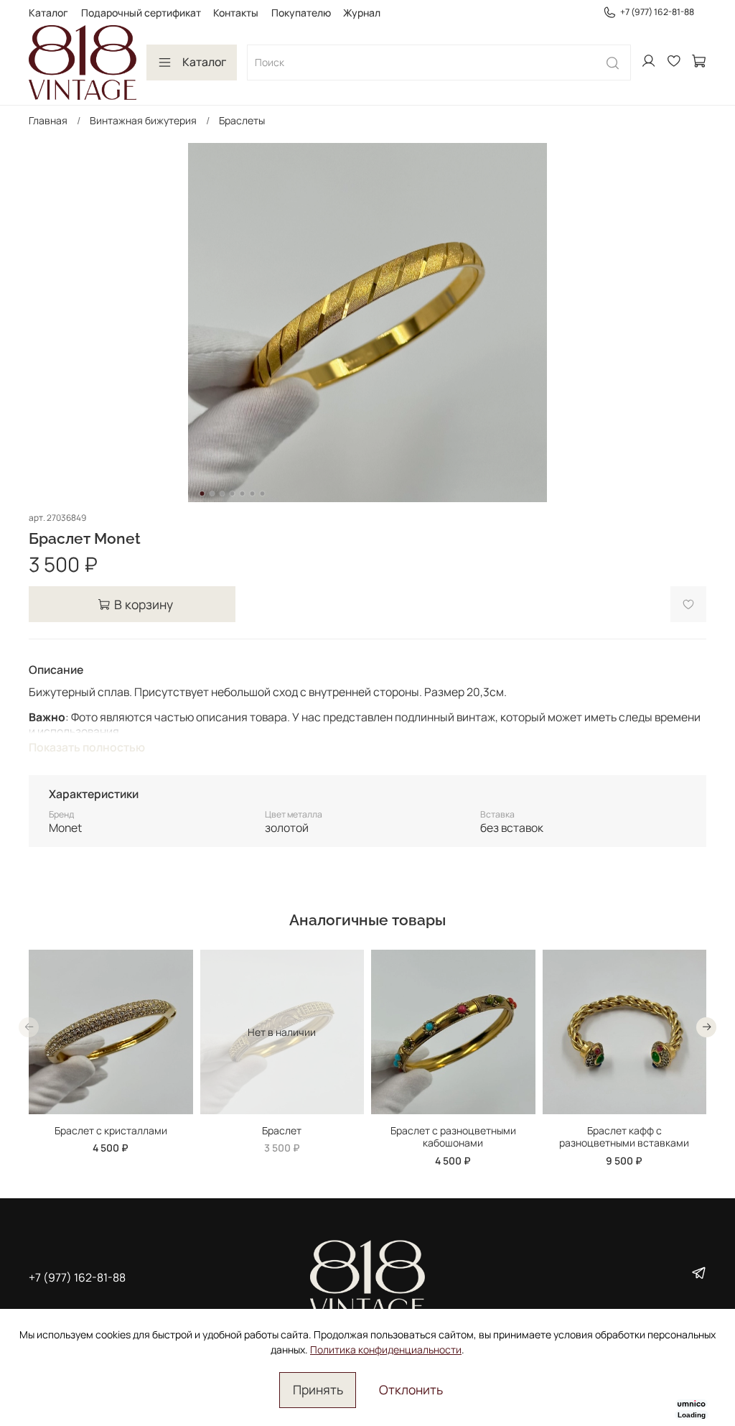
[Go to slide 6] (253, 493)
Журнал (361, 12)
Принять (318, 1389)
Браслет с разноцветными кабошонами (453, 1136)
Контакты (235, 12)
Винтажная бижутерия (143, 120)
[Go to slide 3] (222, 493)
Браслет (281, 1129)
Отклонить (411, 1389)
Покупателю (301, 12)
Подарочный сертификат (141, 12)
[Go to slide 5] (242, 493)
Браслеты (242, 120)
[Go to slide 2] (212, 493)
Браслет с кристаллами (111, 1129)
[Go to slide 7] (263, 493)
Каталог (48, 12)
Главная (48, 120)
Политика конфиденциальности (386, 1349)
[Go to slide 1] (202, 493)
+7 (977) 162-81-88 (657, 12)
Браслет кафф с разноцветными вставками (624, 1136)
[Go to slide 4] (232, 493)
